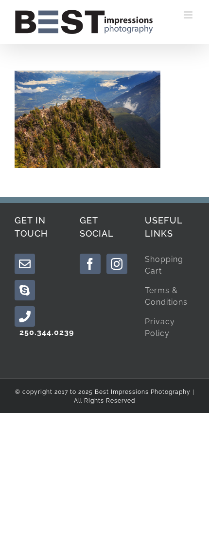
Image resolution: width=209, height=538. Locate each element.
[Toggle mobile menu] (189, 15)
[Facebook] (90, 264)
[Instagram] (116, 264)
